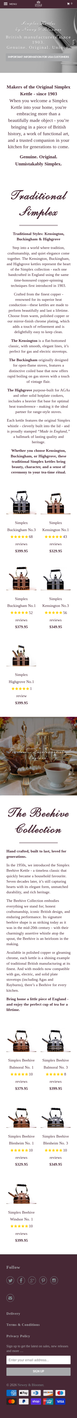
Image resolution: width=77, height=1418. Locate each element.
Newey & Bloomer (30, 1385)
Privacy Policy (18, 1336)
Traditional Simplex (38, 203)
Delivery (13, 1313)
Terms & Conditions (23, 1325)
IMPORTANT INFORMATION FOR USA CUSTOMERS (38, 57)
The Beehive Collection (38, 821)
